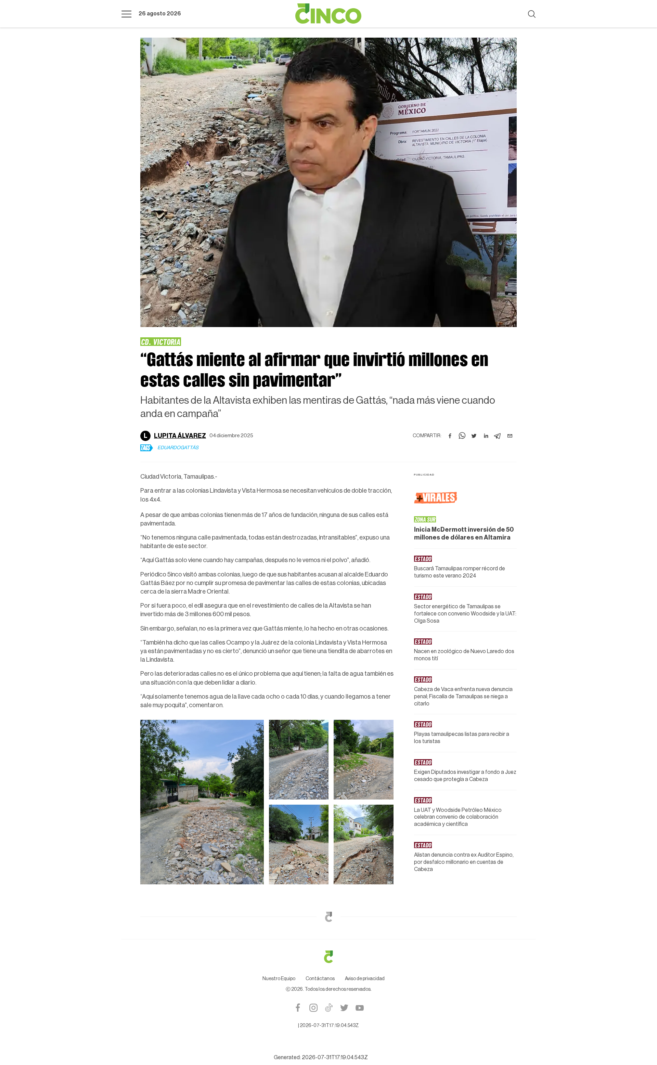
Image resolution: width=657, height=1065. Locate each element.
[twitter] (474, 436)
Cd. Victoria (160, 341)
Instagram (313, 1007)
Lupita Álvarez (180, 436)
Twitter (344, 1007)
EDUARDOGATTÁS (177, 447)
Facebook (298, 1007)
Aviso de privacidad (365, 978)
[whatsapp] (462, 436)
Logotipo (328, 13)
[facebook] (450, 436)
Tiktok (328, 1007)
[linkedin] (486, 436)
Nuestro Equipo (278, 978)
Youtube (359, 1007)
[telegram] (498, 436)
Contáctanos (320, 978)
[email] (510, 436)
